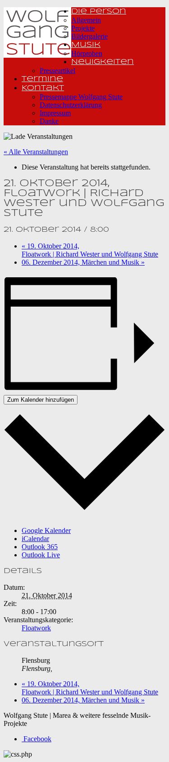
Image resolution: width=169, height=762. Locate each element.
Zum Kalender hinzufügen (40, 399)
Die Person (98, 11)
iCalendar (35, 538)
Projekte (83, 28)
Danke (49, 121)
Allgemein (86, 20)
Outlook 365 (40, 547)
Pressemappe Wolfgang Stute (81, 97)
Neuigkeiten (102, 62)
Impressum (55, 113)
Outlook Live (41, 555)
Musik (85, 44)
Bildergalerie (89, 36)
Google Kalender (46, 530)
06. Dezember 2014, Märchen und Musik (83, 262)
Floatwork (36, 628)
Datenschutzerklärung (71, 105)
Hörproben (86, 53)
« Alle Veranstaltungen (36, 152)
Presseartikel (57, 70)
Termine (42, 79)
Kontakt (43, 88)
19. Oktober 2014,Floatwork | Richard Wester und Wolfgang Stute (90, 250)
